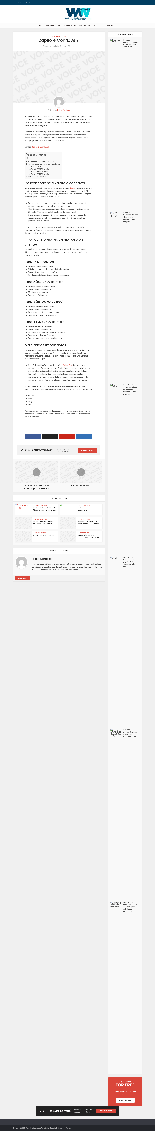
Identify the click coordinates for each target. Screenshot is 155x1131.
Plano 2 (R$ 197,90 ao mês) (40, 169)
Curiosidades (108, 25)
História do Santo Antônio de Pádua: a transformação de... (44, 509)
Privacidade (28, 2)
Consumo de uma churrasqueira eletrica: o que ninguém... (130, 218)
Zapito (72, 188)
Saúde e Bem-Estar (52, 25)
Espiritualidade (69, 25)
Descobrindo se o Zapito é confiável (41, 161)
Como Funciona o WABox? (43, 535)
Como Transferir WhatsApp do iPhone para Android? (44, 522)
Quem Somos (17, 2)
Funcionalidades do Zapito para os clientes (44, 164)
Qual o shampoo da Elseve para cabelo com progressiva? (130, 907)
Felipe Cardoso (60, 46)
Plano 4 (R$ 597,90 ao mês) (40, 174)
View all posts (22, 578)
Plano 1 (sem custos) (38, 166)
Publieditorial (128, 385)
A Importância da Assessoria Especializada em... (130, 734)
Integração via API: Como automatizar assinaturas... (131, 44)
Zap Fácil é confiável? (40, 147)
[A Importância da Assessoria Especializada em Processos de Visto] (116, 814)
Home (38, 25)
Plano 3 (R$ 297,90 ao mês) (40, 171)
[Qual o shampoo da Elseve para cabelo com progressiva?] (116, 987)
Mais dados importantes (37, 177)
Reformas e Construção (89, 25)
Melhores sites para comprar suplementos (89, 509)
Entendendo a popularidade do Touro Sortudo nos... (129, 563)
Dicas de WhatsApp (59, 36)
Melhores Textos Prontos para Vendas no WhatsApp (88, 522)
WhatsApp (67, 365)
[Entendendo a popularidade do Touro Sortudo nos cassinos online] (116, 642)
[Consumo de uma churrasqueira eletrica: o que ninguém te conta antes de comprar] (116, 297)
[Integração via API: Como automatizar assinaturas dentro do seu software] (116, 124)
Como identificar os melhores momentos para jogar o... (130, 390)
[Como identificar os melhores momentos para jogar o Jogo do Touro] (116, 469)
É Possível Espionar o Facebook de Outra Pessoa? (89, 536)
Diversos (126, 40)
